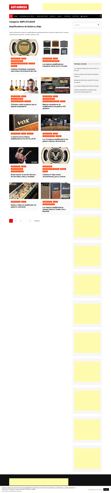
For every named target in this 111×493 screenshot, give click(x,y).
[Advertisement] (72, 6)
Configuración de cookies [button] (95, 489)
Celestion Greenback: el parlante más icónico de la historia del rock (23, 70)
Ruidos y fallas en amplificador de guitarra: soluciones (23, 206)
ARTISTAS (75, 16)
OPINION (58, 136)
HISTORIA (31, 63)
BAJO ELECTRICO (42, 16)
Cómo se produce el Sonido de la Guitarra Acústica (86, 75)
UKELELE (52, 16)
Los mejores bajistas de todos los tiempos (86, 86)
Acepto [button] (106, 489)
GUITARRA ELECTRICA (27, 16)
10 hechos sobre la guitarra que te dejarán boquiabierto (23, 105)
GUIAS (59, 16)
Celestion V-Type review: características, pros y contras (54, 176)
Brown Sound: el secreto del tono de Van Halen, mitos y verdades (23, 176)
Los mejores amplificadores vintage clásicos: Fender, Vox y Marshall (54, 209)
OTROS (63, 101)
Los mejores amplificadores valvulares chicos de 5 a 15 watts (55, 65)
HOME (16, 16)
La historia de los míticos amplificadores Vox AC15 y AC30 (23, 138)
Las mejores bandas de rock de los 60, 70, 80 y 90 (86, 69)
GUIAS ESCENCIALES (17, 61)
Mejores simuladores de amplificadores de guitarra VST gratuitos (54, 106)
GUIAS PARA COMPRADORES (19, 63)
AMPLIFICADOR (16, 58)
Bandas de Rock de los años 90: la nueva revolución (86, 81)
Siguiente (37, 221)
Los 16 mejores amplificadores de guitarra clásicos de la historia (55, 140)
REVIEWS (67, 16)
